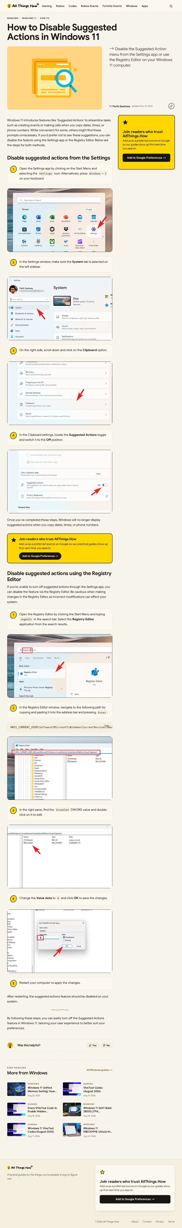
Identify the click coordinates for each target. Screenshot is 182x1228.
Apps (145, 6)
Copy (106, 725)
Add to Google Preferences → (40, 556)
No (108, 1045)
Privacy (160, 1221)
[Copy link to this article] (171, 106)
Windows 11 (29, 18)
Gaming (47, 6)
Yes (94, 1045)
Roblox (60, 6)
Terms (171, 1221)
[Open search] (171, 6)
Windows (131, 6)
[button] (60, 220)
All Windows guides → (100, 1070)
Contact (147, 1221)
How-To (45, 18)
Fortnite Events (112, 6)
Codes (73, 6)
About (135, 1221)
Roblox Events (89, 6)
